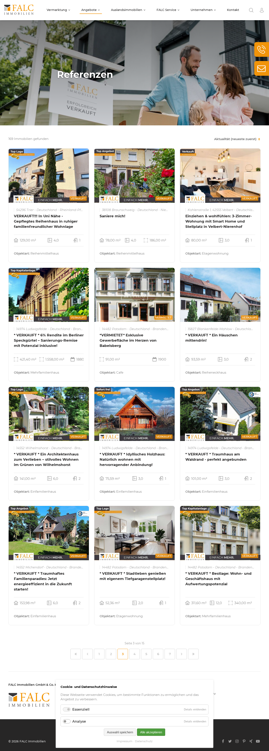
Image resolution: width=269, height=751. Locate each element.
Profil (261, 10)
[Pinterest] (244, 741)
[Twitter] (230, 741)
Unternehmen (202, 10)
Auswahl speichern (120, 732)
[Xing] (251, 741)
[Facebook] (223, 741)
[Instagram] (237, 741)
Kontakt (233, 10)
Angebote (89, 10)
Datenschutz (144, 741)
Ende (193, 654)
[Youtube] (258, 741)
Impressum (124, 741)
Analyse (79, 721)
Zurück (87, 654)
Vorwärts (181, 654)
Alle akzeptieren (151, 732)
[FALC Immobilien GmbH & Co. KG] (50, 700)
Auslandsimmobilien (126, 10)
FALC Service (166, 10)
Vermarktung (57, 10)
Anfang (75, 654)
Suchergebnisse (251, 10)
